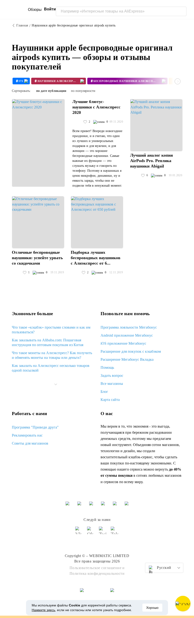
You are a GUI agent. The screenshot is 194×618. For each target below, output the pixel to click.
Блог (104, 392)
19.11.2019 (57, 272)
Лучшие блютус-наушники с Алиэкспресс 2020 (96, 107)
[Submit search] (181, 11)
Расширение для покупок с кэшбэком (131, 351)
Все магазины (112, 384)
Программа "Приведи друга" (35, 427)
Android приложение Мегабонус (127, 335)
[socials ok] (91, 532)
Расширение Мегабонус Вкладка (127, 359)
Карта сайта (110, 400)
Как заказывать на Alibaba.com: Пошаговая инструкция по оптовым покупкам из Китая (47, 342)
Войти (50, 9)
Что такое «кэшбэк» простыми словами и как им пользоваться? (51, 329)
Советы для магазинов (30, 443)
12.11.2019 (116, 272)
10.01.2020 (175, 175)
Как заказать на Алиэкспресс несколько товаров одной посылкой (50, 368)
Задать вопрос (112, 375)
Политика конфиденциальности (97, 573)
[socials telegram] (115, 532)
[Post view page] (38, 143)
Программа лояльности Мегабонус (129, 327)
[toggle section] (56, 384)
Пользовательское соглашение (96, 568)
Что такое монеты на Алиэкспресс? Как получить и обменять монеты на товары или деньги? (52, 355)
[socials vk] (79, 532)
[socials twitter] (103, 532)
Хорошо (152, 607)
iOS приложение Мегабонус (123, 343)
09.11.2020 (116, 121)
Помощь (107, 367)
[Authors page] (77, 122)
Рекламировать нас (27, 435)
